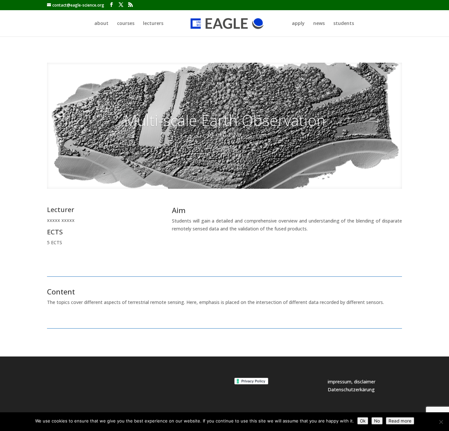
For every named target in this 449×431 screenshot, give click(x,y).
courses (125, 23)
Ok (363, 420)
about (101, 23)
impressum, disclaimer (351, 381)
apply (298, 23)
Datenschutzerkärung (351, 389)
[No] (440, 422)
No (377, 420)
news (319, 23)
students (343, 23)
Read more (400, 420)
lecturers (153, 23)
